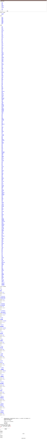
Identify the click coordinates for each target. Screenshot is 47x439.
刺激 (2, 240)
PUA (2, 188)
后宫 (2, 49)
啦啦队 (2, 276)
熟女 (2, 97)
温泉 (2, 266)
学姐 (2, 87)
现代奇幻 (3, 95)
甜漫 (2, 265)
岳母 (2, 136)
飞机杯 (2, 239)
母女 (2, 94)
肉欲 (2, 48)
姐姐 (2, 32)
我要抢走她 (2, 397)
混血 (2, 168)
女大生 (2, 35)
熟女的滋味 (2, 383)
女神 (2, 117)
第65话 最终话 (4, 313)
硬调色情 (3, 230)
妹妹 (2, 63)
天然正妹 (3, 106)
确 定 (23, 433)
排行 (2, 6)
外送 (2, 114)
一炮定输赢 (2, 369)
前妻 (2, 248)
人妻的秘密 (2, 376)
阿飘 (2, 177)
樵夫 (2, 145)
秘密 (2, 207)
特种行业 (3, 54)
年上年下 (3, 233)
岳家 (2, 216)
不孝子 (2, 223)
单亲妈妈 (3, 214)
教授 (2, 36)
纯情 (2, 101)
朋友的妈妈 (3, 224)
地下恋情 (3, 120)
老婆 (2, 215)
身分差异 (3, 211)
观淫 (2, 46)
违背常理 (3, 225)
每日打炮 (3, 270)
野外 (2, 39)
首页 (2, 2)
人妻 (2, 203)
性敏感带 (3, 119)
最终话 (3, 342)
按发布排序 (3, 284)
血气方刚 (3, 105)
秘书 (2, 50)
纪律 (2, 189)
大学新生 (3, 257)
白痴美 (2, 75)
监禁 (2, 70)
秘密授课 (3, 274)
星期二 (2, 19)
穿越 (2, 130)
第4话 (3, 306)
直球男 (2, 118)
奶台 (2, 180)
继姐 (2, 167)
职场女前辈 (3, 91)
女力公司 (3, 279)
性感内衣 (3, 110)
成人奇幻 (3, 205)
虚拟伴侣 (3, 7)
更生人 (2, 148)
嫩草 (2, 191)
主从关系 (3, 228)
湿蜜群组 (3, 170)
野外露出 (3, 57)
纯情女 (2, 198)
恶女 (2, 182)
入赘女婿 (3, 135)
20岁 (2, 201)
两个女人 (1, 362)
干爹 (2, 100)
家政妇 (2, 60)
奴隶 (2, 77)
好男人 (2, 143)
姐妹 (2, 31)
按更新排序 (3, 283)
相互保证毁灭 (3, 262)
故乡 (2, 234)
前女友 (1, 390)
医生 (2, 115)
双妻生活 (1, 340)
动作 (2, 82)
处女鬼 (2, 193)
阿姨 (2, 197)
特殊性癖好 (3, 140)
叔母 (2, 256)
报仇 (2, 67)
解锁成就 (3, 109)
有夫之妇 (3, 30)
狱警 (2, 147)
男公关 (2, 173)
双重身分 (3, 139)
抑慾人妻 (1, 333)
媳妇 (2, 251)
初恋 (2, 44)
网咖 (2, 74)
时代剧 (2, 281)
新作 (2, 4)
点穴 (2, 210)
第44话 (3, 292)
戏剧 (2, 27)
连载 (2, 3)
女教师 (2, 96)
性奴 (2, 272)
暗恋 (2, 129)
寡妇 (2, 235)
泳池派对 (3, 243)
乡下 (2, 126)
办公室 (2, 37)
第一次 (2, 258)
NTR (2, 14)
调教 (2, 55)
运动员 (2, 229)
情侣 (2, 263)
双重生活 (3, 238)
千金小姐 (3, 134)
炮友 (2, 172)
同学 (2, 249)
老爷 (2, 212)
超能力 (2, 79)
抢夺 (2, 163)
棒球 (2, 176)
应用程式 (3, 131)
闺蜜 (2, 92)
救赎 (2, 171)
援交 (2, 78)
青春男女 (3, 104)
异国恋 (2, 99)
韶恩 (1, 290)
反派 (2, 161)
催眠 (2, 86)
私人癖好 (3, 260)
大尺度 (2, 45)
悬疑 (2, 138)
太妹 (2, 196)
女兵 (2, 253)
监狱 (2, 150)
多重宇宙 (3, 220)
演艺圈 (2, 59)
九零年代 (3, 280)
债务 (2, 66)
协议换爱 (1, 319)
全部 (2, 17)
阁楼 (2, 244)
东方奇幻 (3, 166)
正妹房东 (3, 108)
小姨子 (2, 53)
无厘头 (2, 154)
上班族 (2, 247)
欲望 (2, 83)
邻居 (2, 200)
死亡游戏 (3, 181)
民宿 (2, 271)
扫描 (2, 157)
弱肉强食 (3, 219)
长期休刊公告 (4, 370)
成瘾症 (2, 153)
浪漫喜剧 (3, 202)
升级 (2, 246)
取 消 (24, 438)
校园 (2, 34)
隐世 (2, 162)
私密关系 (3, 206)
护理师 (2, 127)
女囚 (2, 149)
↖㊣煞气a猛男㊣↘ (3, 312)
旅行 (2, 40)
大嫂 (2, 113)
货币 (2, 267)
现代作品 (3, 185)
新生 (2, 184)
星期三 (2, 20)
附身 (2, 159)
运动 (2, 175)
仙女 (2, 144)
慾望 (2, 84)
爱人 (2, 252)
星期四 (2, 21)
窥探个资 (3, 158)
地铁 (2, 123)
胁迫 (2, 237)
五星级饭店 (3, 192)
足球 (2, 275)
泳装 (2, 242)
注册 (2, 9)
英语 (2, 41)
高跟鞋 (2, 68)
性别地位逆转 (3, 221)
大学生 (2, 226)
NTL (2, 122)
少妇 (2, 90)
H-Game (3, 183)
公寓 (2, 261)
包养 (2, 58)
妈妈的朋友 (3, 152)
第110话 (3, 299)
